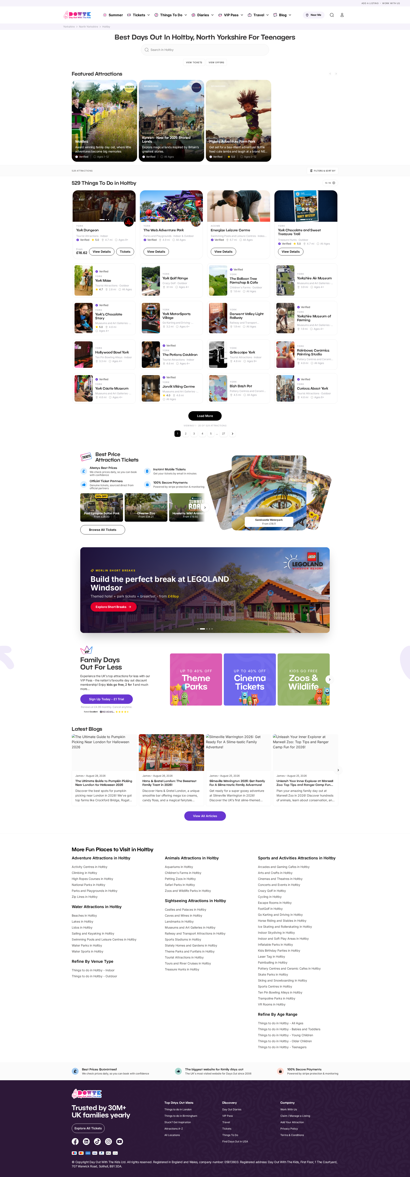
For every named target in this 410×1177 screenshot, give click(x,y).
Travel (258, 15)
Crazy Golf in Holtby (272, 890)
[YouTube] (119, 1142)
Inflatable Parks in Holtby (275, 944)
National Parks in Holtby (88, 884)
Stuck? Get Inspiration (177, 1122)
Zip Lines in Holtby (85, 896)
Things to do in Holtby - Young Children (285, 1035)
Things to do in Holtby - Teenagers (282, 1047)
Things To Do (171, 15)
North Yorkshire (88, 26)
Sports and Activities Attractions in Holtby (297, 858)
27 (223, 433)
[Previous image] (77, 206)
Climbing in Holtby (84, 873)
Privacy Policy (289, 1128)
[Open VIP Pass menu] (242, 15)
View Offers (216, 62)
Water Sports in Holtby (87, 951)
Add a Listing (370, 3)
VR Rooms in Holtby (272, 1004)
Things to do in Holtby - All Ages (280, 1023)
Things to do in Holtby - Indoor (93, 970)
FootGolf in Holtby (270, 908)
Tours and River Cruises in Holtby (188, 963)
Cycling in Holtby (270, 896)
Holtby (106, 26)
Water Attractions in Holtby (97, 906)
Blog (283, 15)
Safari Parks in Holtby (180, 884)
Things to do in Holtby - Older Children (285, 1041)
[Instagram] (108, 1142)
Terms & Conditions (292, 1135)
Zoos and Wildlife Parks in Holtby (188, 890)
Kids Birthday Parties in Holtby (279, 950)
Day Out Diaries (231, 1109)
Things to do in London (178, 1109)
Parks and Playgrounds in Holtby (94, 890)
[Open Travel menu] (268, 15)
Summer (116, 15)
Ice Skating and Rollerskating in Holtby (285, 926)
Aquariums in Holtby (179, 867)
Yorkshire (69, 26)
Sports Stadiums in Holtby (183, 939)
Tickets (139, 15)
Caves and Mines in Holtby (183, 915)
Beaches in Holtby (84, 915)
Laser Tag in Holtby (271, 956)
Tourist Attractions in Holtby (184, 957)
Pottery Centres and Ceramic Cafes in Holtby (289, 968)
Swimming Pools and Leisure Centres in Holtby (104, 939)
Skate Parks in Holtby (273, 974)
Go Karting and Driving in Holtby (280, 914)
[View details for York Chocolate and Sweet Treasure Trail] (305, 224)
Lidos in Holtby (82, 927)
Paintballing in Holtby (272, 962)
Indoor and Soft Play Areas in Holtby (283, 938)
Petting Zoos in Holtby (180, 879)
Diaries (203, 15)
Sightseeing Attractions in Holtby (195, 900)
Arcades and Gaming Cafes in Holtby (284, 867)
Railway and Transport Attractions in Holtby (195, 933)
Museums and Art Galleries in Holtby (190, 927)
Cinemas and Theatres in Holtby (280, 879)
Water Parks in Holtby (87, 945)
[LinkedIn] (86, 1142)
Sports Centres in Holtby (275, 986)
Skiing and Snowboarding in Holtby (282, 980)
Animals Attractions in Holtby (192, 858)
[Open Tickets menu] (149, 15)
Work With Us (391, 3)
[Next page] (232, 433)
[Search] (332, 15)
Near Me (316, 14)
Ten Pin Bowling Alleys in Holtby (280, 992)
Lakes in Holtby (82, 921)
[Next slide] (336, 74)
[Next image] (130, 206)
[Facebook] (75, 1142)
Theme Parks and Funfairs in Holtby (190, 951)
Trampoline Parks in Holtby (276, 998)
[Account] (342, 15)
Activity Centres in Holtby (89, 867)
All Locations (172, 1135)
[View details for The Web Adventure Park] (171, 224)
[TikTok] (97, 1142)
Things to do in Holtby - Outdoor (94, 976)
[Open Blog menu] (290, 15)
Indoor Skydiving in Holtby (276, 932)
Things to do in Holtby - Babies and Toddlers (289, 1029)
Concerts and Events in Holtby (279, 884)
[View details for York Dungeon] (104, 224)
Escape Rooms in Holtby (275, 902)
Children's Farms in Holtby (183, 873)
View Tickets (194, 62)
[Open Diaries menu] (213, 15)
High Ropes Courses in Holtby (92, 879)
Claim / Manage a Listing (295, 1115)
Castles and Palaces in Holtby (185, 909)
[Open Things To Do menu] (186, 15)
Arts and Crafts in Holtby (275, 873)
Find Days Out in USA (235, 1141)
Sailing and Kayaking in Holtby (93, 933)
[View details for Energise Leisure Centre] (238, 224)
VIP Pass (231, 15)
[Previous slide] (330, 74)
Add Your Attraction (292, 1122)
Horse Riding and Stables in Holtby (282, 920)
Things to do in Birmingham (180, 1115)
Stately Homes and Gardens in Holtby (191, 945)
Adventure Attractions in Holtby (101, 858)
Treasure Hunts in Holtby (182, 969)
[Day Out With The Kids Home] (77, 15)
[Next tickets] (205, 507)
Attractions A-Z (173, 1128)
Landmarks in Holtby (179, 921)
